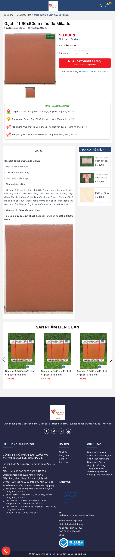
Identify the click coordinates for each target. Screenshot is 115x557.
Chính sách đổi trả (96, 462)
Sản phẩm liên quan (57, 327)
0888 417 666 (88, 71)
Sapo (83, 554)
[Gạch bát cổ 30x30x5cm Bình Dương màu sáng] (87, 178)
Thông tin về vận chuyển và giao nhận (97, 470)
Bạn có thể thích (93, 149)
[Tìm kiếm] (100, 6)
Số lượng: (64, 53)
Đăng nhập (64, 455)
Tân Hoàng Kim (101, 158)
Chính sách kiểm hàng (98, 458)
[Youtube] (68, 431)
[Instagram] (61, 431)
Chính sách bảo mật (97, 452)
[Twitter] (53, 431)
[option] (30, 59)
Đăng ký (63, 458)
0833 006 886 (30, 512)
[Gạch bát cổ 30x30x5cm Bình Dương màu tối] (87, 161)
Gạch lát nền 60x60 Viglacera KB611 (101, 193)
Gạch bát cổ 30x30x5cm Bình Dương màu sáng (101, 177)
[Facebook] (46, 431)
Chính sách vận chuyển (99, 455)
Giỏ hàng (63, 462)
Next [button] (111, 359)
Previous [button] (3, 359)
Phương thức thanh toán (99, 474)
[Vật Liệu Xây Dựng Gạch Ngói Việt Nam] (53, 6)
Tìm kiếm (63, 452)
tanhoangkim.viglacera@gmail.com (76, 515)
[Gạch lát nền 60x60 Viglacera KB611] (87, 195)
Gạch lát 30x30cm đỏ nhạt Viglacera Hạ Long (92, 373)
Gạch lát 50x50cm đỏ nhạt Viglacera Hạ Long (20, 373)
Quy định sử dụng (96, 465)
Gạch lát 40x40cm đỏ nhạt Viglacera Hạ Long (56, 373)
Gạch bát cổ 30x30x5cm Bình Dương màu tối (101, 160)
